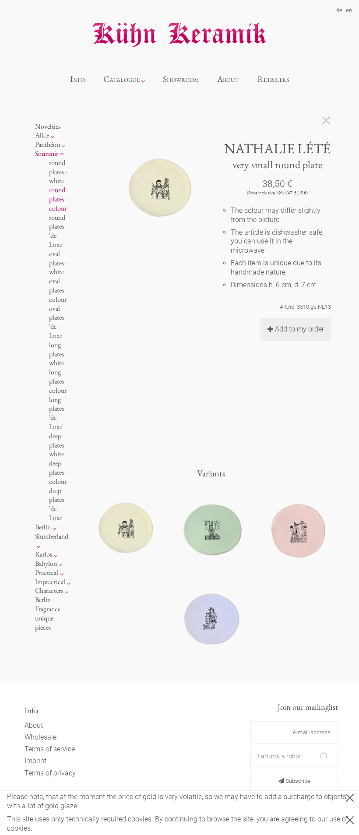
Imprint (35, 761)
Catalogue (121, 79)
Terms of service (50, 749)
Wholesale (40, 737)
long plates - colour (58, 381)
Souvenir (46, 153)
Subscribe (297, 781)
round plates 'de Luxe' (57, 231)
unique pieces (44, 622)
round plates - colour (58, 199)
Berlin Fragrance (47, 604)
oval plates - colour (58, 290)
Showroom (181, 79)
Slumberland (51, 536)
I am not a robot (279, 756)
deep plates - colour (58, 472)
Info (77, 79)
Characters (49, 590)
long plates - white (58, 354)
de (339, 10)
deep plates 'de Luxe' (56, 504)
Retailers (273, 79)
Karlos (43, 554)
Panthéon (47, 144)
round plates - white (58, 172)
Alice (42, 135)
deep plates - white (58, 445)
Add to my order (299, 329)
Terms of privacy (50, 773)
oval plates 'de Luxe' (56, 322)
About (228, 79)
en (349, 10)
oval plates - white (58, 263)
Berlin (43, 527)
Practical (46, 572)
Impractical (50, 581)
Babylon (46, 563)
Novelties (47, 126)
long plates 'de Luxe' (56, 413)
